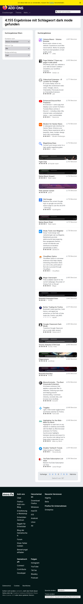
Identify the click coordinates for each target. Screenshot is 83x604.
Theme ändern (50, 594)
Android (34, 518)
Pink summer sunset (46, 191)
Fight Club (43, 162)
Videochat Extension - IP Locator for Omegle (52, 80)
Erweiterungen (7, 13)
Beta (47, 502)
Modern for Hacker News (52, 124)
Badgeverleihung (10, 52)
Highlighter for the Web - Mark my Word (52, 421)
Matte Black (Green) (46, 176)
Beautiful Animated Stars (48, 298)
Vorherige (43, 474)
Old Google (47, 199)
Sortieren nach (10, 39)
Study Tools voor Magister (53, 231)
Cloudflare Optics (50, 256)
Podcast (34, 578)
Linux (33, 522)
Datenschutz (6, 586)
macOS (34, 511)
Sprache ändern (50, 590)
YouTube (34, 567)
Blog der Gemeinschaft (22, 533)
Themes (18, 13)
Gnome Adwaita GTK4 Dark (49, 345)
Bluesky (34, 574)
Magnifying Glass (49, 143)
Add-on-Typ (9, 45)
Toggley (46, 408)
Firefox (51, 3)
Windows (35, 507)
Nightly (48, 498)
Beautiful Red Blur (46, 374)
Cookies (17, 586)
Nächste (73, 474)
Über (19, 498)
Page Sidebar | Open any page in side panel (52, 61)
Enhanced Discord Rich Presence (52, 102)
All (32, 526)
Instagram (35, 563)
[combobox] (68, 11)
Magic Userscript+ (50, 278)
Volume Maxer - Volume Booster (52, 40)
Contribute (21, 569)
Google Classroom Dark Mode (52, 325)
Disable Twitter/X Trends (52, 448)
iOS (32, 514)
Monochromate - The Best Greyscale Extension (53, 383)
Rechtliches (26, 586)
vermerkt (19, 591)
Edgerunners (44, 359)
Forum (19, 539)
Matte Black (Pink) (46, 222)
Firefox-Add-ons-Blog (21, 504)
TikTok (34, 570)
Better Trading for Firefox (53, 307)
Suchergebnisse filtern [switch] (13, 33)
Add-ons (21, 494)
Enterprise (49, 510)
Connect (20, 565)
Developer (21, 573)
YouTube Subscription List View (53, 460)
